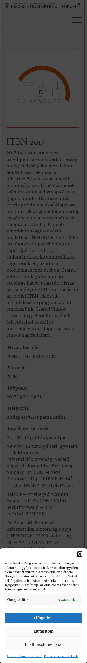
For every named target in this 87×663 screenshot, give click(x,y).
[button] (79, 554)
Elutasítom (43, 631)
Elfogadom (44, 618)
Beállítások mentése (43, 644)
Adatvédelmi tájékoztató (24, 656)
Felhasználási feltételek (61, 656)
